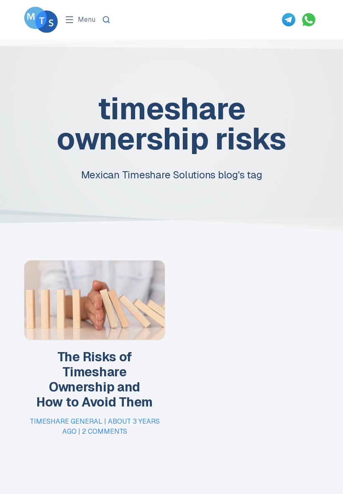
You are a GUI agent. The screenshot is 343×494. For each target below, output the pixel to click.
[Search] (106, 19)
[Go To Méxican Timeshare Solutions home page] (41, 20)
